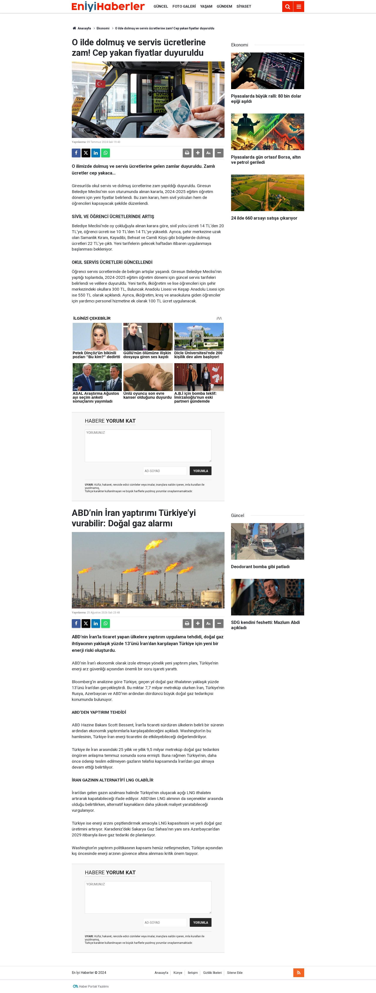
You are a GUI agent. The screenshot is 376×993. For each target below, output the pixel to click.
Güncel (161, 6)
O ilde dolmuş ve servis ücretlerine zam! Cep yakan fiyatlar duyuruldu (164, 28)
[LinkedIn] (95, 153)
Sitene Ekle (235, 973)
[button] (197, 153)
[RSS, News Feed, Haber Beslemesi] (298, 972)
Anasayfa (84, 28)
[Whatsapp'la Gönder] (105, 153)
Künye (178, 973)
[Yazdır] (187, 153)
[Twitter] (86, 153)
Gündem (224, 6)
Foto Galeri (184, 6)
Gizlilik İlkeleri (212, 973)
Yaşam (206, 6)
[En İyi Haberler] (108, 6)
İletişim (193, 973)
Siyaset (244, 6)
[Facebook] (76, 153)
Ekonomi (103, 28)
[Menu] (299, 6)
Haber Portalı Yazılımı (94, 986)
